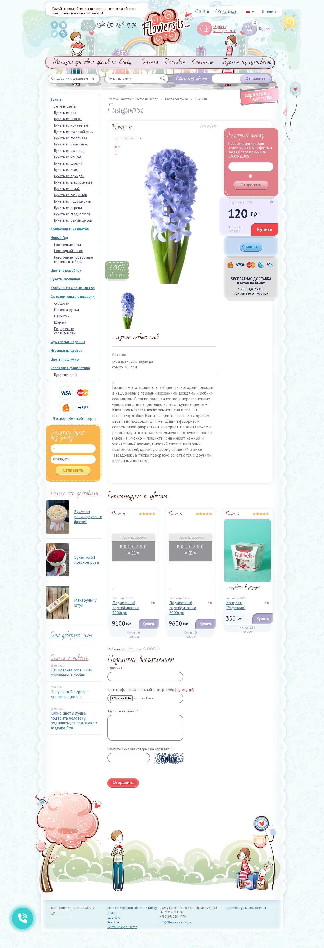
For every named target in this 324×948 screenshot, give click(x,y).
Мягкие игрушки (66, 309)
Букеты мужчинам (65, 279)
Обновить (115, 771)
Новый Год (59, 238)
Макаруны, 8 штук (85, 603)
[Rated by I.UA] (61, 917)
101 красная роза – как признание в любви (71, 672)
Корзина (263, 29)
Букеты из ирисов (68, 157)
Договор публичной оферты (74, 418)
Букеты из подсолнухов (72, 201)
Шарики (60, 322)
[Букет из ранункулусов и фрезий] (57, 517)
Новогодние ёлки (67, 244)
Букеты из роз (65, 112)
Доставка (174, 62)
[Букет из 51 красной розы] (57, 559)
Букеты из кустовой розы (73, 131)
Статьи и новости (69, 658)
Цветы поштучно (65, 359)
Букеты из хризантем (71, 125)
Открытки (61, 316)
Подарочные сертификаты (64, 331)
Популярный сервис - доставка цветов (69, 694)
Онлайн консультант (224, 29)
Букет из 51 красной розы (86, 560)
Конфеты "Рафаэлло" (235, 605)
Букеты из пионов (68, 119)
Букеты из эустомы (69, 150)
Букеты (57, 99)
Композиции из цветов (70, 229)
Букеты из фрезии (68, 163)
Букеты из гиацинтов (70, 195)
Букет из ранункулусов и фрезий (88, 517)
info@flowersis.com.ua (175, 922)
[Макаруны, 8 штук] (57, 602)
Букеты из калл (66, 169)
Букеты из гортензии (70, 138)
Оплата (150, 62)
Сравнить (251, 246)
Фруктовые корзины (68, 342)
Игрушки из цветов (67, 350)
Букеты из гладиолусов (72, 214)
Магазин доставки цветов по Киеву (92, 62)
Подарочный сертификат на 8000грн (182, 608)
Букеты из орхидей (69, 176)
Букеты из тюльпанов (71, 144)
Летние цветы (65, 106)
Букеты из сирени (68, 207)
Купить (264, 229)
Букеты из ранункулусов (73, 220)
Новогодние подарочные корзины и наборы (73, 259)
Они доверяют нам (71, 635)
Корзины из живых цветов (73, 288)
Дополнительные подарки (73, 296)
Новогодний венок (68, 251)
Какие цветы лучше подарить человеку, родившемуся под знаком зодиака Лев (74, 720)
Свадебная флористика (70, 368)
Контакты (203, 62)
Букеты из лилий (67, 188)
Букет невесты (65, 374)
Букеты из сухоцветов (247, 62)
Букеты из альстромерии (73, 182)
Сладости (61, 303)
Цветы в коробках (66, 270)
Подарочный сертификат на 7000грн (125, 608)
